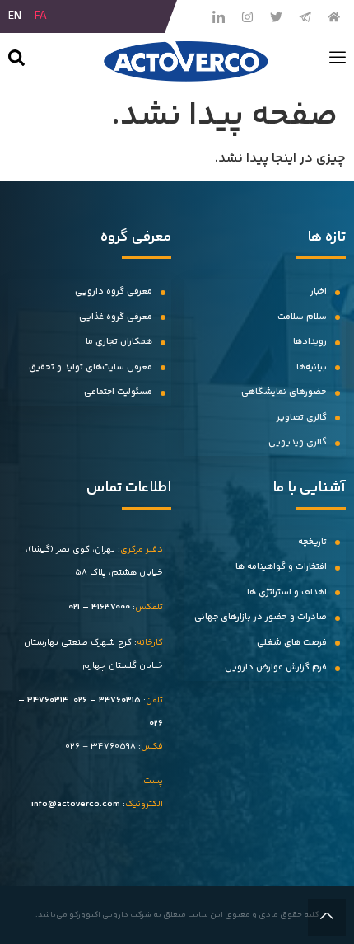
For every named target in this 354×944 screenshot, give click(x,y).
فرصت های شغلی (292, 643)
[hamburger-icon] (337, 61)
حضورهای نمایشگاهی (284, 392)
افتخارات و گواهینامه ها (281, 567)
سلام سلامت (302, 317)
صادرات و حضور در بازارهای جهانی (260, 617)
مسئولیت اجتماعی (118, 392)
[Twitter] (275, 16)
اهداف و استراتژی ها (287, 592)
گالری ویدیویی (297, 442)
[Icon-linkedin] (218, 16)
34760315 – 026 (107, 700)
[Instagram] (247, 16)
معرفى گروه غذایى (115, 317)
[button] (16, 61)
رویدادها (310, 342)
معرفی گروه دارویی (113, 291)
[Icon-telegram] (304, 16)
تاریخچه (312, 542)
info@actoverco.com (75, 804)
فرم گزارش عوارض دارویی (276, 667)
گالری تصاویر (302, 418)
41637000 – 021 (99, 607)
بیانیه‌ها (311, 367)
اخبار (318, 291)
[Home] (333, 16)
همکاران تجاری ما (119, 342)
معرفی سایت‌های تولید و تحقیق (90, 367)
